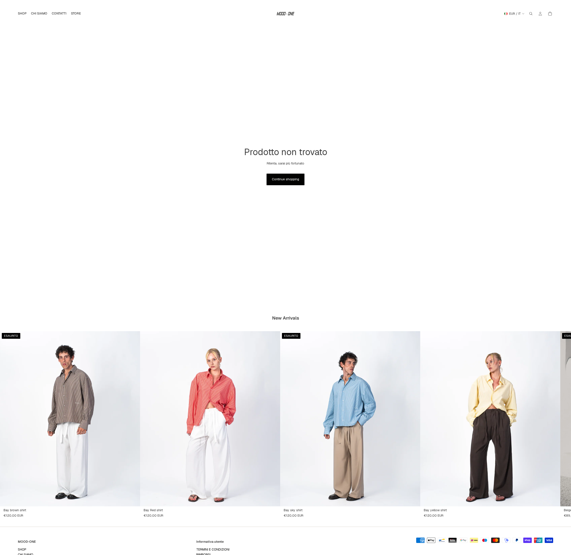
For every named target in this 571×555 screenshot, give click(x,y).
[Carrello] (550, 14)
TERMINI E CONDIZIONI (213, 549)
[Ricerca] (531, 14)
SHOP (22, 549)
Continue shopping (285, 179)
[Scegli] (273, 499)
